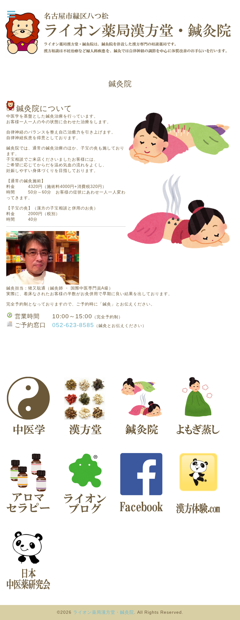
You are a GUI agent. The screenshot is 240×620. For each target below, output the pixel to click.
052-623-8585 (73, 325)
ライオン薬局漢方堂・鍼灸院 (103, 612)
